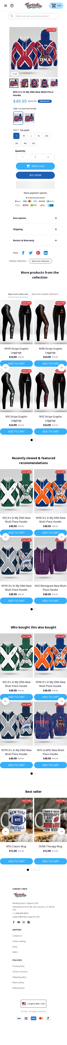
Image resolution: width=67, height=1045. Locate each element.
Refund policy (18, 988)
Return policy (18, 982)
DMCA (15, 952)
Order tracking (19, 941)
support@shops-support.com (26, 916)
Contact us (17, 935)
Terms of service (19, 971)
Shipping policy (19, 977)
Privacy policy (18, 966)
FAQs (14, 946)
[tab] (32, 440)
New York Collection (40, 261)
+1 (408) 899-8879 (20, 913)
